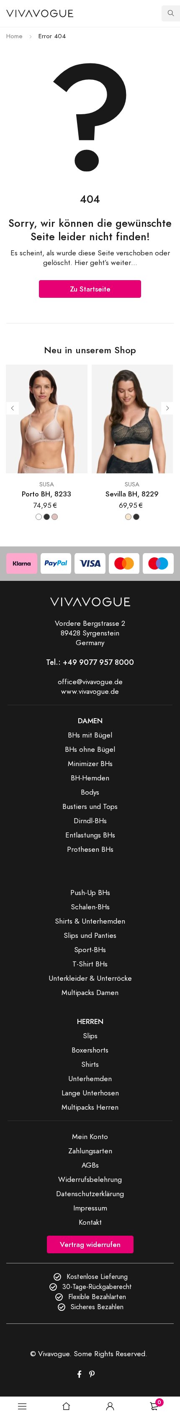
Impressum (90, 1208)
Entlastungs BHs (90, 835)
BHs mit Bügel (90, 735)
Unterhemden (90, 1079)
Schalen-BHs (90, 907)
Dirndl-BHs (90, 821)
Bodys (90, 792)
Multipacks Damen (90, 992)
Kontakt (90, 1222)
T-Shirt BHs (90, 964)
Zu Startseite (90, 289)
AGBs (90, 1165)
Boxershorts (90, 1050)
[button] (22, 1406)
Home (14, 36)
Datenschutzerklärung (90, 1194)
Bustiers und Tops (90, 806)
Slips (90, 1036)
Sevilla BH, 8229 (132, 494)
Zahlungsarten (90, 1151)
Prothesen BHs (90, 849)
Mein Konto (90, 1136)
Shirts (90, 1064)
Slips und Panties (90, 935)
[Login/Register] (110, 1406)
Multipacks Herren (90, 1107)
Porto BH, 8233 (46, 494)
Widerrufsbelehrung (90, 1179)
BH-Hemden (90, 778)
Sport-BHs (90, 950)
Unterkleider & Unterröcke (90, 978)
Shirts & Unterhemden (90, 921)
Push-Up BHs (90, 892)
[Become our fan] (79, 1374)
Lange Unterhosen (90, 1093)
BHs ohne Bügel (90, 749)
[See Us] (91, 1374)
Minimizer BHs (90, 764)
